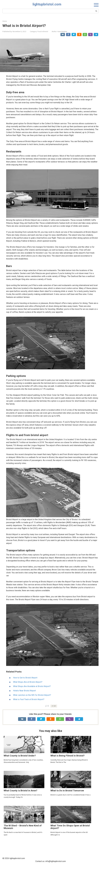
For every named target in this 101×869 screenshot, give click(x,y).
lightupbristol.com (47, 4)
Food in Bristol (42, 31)
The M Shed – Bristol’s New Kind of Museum (23, 827)
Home (4, 21)
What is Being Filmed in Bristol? (67, 755)
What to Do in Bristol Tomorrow (67, 790)
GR (54, 706)
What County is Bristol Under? (20, 755)
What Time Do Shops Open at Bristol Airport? (70, 827)
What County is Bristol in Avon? (20, 790)
